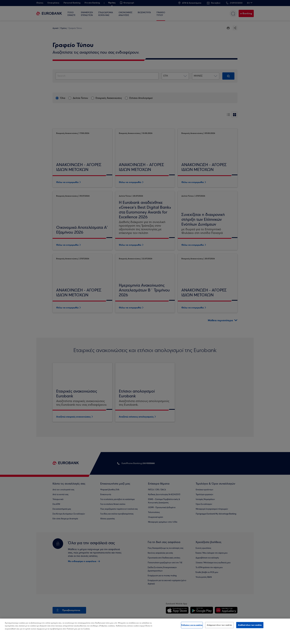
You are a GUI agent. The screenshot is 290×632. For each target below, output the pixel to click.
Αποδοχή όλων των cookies (250, 625)
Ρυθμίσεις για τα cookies (192, 625)
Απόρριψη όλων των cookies (219, 625)
